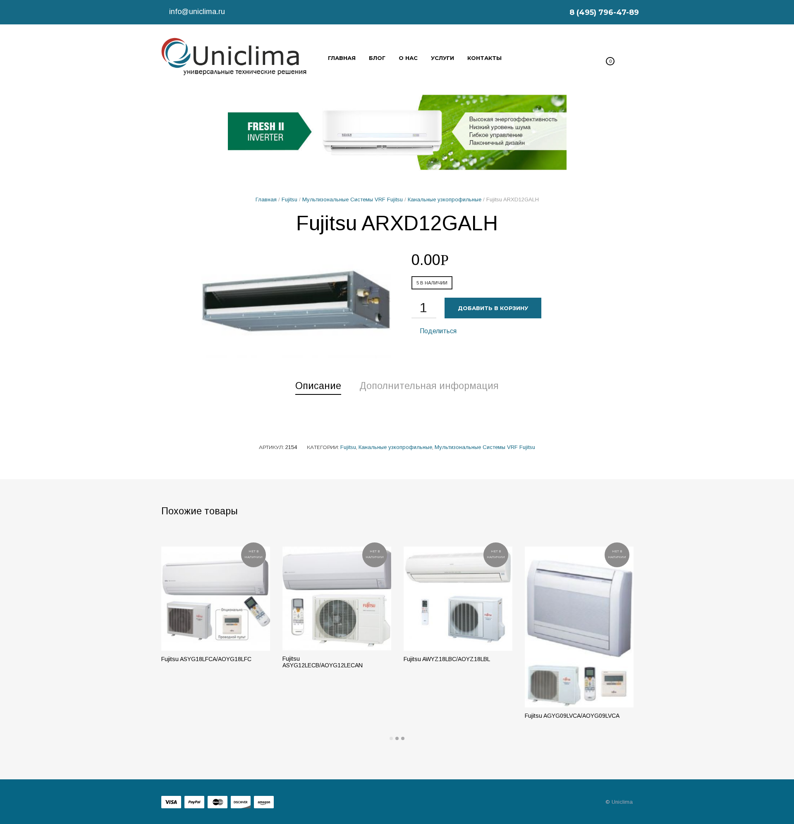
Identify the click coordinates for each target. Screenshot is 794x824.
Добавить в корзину (493, 308)
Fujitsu (289, 199)
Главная (266, 199)
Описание (318, 385)
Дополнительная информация (429, 385)
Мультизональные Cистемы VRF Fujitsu (352, 199)
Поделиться (437, 330)
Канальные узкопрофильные (444, 199)
